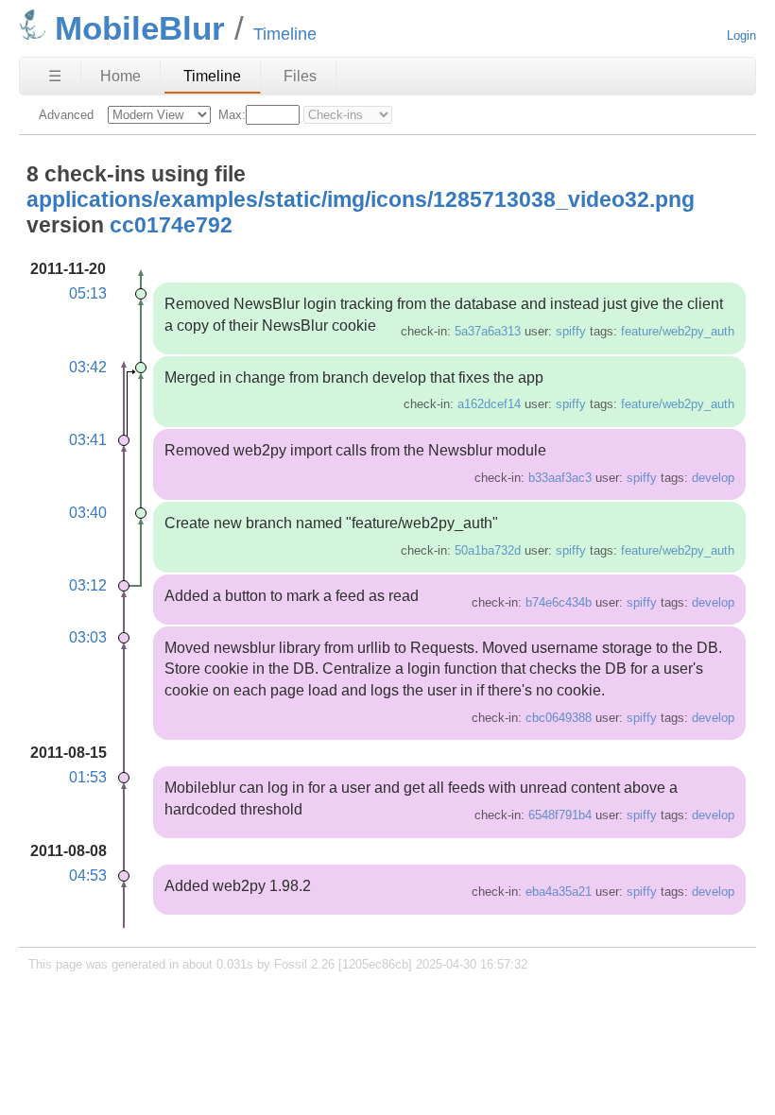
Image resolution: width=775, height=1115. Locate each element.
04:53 (88, 875)
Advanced (66, 115)
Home (120, 76)
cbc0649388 (558, 718)
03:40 (88, 513)
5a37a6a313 (488, 331)
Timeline (212, 76)
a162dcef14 (489, 404)
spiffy (571, 331)
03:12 (88, 585)
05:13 (88, 293)
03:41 (88, 440)
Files (300, 76)
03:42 (88, 367)
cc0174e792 (171, 225)
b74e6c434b (558, 602)
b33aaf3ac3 (560, 478)
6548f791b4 (560, 815)
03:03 (88, 637)
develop (713, 478)
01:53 (88, 777)
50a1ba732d (488, 550)
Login (741, 35)
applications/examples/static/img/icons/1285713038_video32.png (360, 199)
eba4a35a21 (558, 891)
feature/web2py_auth (677, 331)
